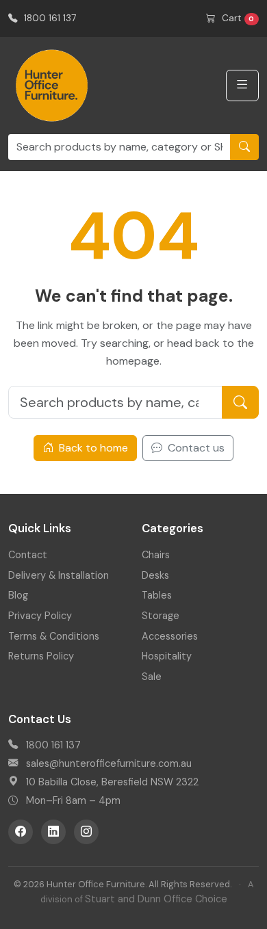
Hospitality (167, 656)
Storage (160, 616)
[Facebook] (20, 832)
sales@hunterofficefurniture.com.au (109, 763)
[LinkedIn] (53, 832)
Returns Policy (41, 656)
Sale (152, 676)
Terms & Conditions (53, 636)
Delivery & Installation (58, 575)
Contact (27, 555)
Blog (18, 595)
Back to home (92, 448)
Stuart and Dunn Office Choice (156, 899)
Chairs (156, 555)
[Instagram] (86, 832)
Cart (237, 18)
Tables (157, 595)
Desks (155, 575)
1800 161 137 (48, 18)
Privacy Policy (40, 616)
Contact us (195, 448)
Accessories (170, 636)
